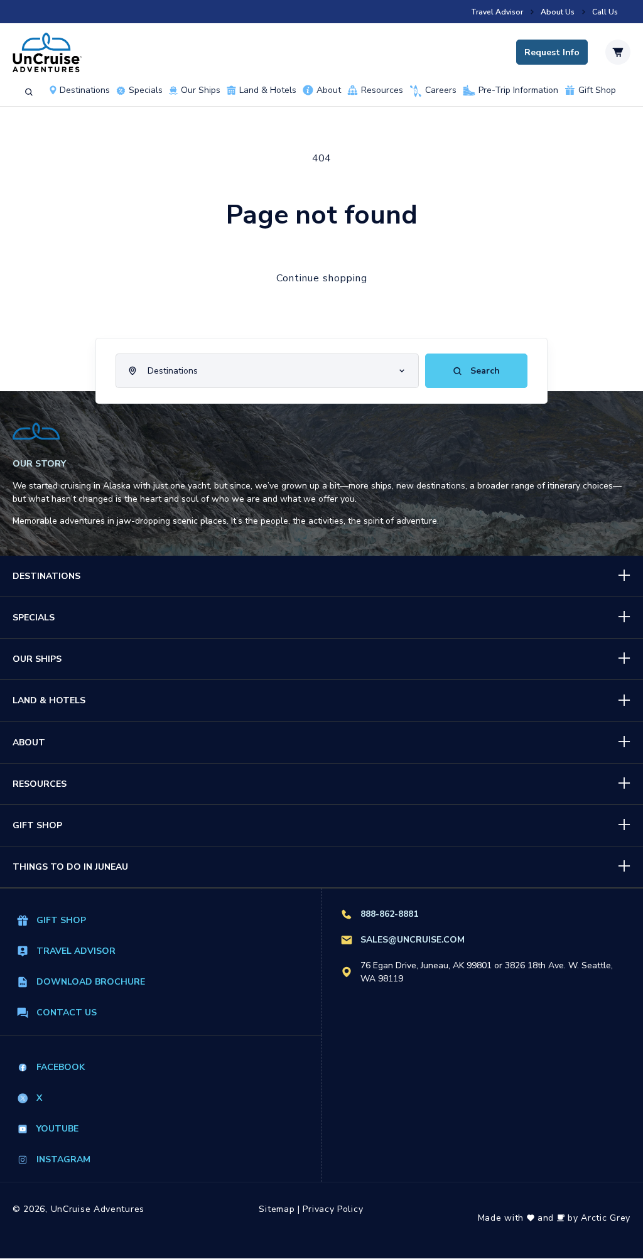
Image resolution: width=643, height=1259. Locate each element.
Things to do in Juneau (70, 867)
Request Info (552, 52)
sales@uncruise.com (412, 940)
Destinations (85, 90)
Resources (382, 90)
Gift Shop (597, 90)
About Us (558, 12)
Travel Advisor (497, 12)
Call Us (605, 12)
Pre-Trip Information (518, 90)
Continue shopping (321, 278)
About (328, 90)
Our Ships (200, 90)
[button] (29, 92)
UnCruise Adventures (97, 1209)
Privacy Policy (333, 1209)
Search (484, 371)
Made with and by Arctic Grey (554, 1218)
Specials (34, 618)
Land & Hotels (267, 90)
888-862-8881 (389, 914)
